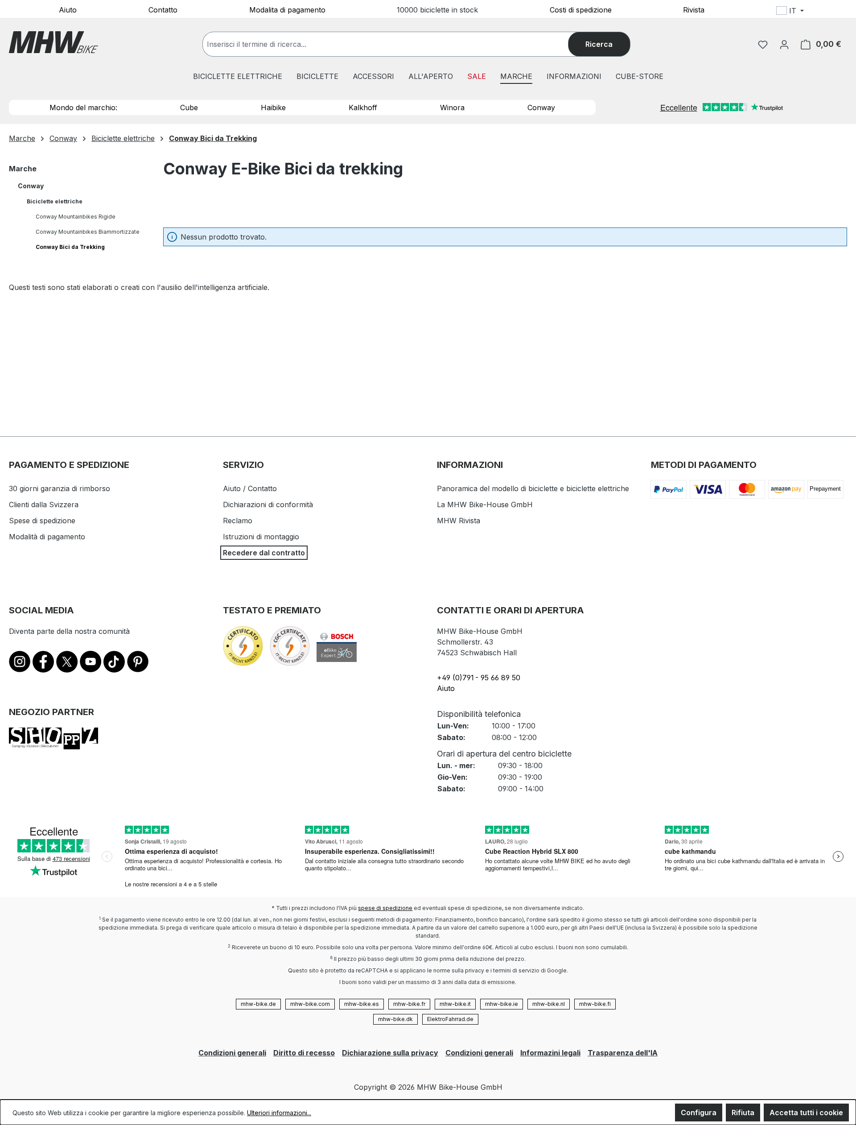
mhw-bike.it (455, 1004)
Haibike (273, 107)
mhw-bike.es (361, 1004)
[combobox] (394, 44)
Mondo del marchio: (83, 107)
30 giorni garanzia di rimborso (59, 488)
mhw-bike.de (258, 1004)
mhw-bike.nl (548, 1004)
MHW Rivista (458, 520)
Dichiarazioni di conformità (268, 504)
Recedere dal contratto (264, 552)
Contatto (162, 9)
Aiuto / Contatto (250, 488)
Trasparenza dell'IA (623, 1052)
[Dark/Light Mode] (848, 12)
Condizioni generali (232, 1052)
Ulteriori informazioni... (279, 1113)
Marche (23, 168)
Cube (189, 107)
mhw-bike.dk (395, 1019)
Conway (541, 107)
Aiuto (68, 9)
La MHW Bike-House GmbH (485, 504)
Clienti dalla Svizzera (43, 504)
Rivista (693, 9)
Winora (452, 107)
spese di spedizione (385, 908)
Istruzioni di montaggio (261, 536)
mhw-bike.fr (409, 1004)
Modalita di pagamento (287, 9)
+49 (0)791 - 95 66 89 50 (478, 677)
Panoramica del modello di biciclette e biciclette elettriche (533, 488)
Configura (698, 1112)
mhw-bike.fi (595, 1004)
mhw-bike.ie (501, 1004)
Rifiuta (743, 1112)
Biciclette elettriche (54, 201)
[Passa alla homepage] (53, 42)
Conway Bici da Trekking (70, 247)
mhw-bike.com (310, 1004)
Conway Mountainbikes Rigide (75, 216)
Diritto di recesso (304, 1052)
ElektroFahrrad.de (450, 1019)
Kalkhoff (363, 107)
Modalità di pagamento (47, 536)
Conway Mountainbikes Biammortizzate (88, 231)
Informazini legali (550, 1052)
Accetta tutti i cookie (806, 1112)
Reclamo (237, 520)
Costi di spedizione (581, 9)
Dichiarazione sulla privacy (390, 1052)
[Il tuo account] (784, 44)
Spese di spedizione (42, 520)
